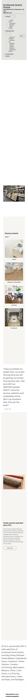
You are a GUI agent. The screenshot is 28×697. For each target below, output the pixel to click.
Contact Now (11, 204)
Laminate (14, 305)
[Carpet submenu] (12, 16)
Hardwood (14, 328)
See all (6, 236)
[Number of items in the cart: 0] (22, 36)
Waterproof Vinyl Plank (14, 282)
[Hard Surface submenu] (8, 33)
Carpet (14, 259)
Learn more (10, 548)
